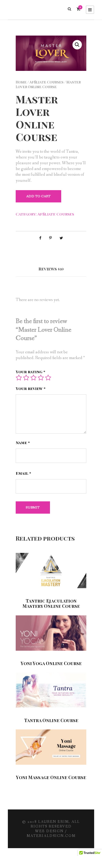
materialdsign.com (51, 836)
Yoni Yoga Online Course (51, 663)
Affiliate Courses (47, 82)
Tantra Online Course (51, 720)
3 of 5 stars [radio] (33, 378)
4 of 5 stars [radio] (41, 378)
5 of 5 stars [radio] (48, 378)
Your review (31, 388)
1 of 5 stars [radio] (19, 378)
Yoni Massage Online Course (51, 777)
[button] (77, 44)
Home (21, 82)
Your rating (30, 371)
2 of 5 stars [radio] (26, 378)
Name (23, 442)
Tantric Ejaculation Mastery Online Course (51, 603)
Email (23, 473)
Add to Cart (38, 196)
